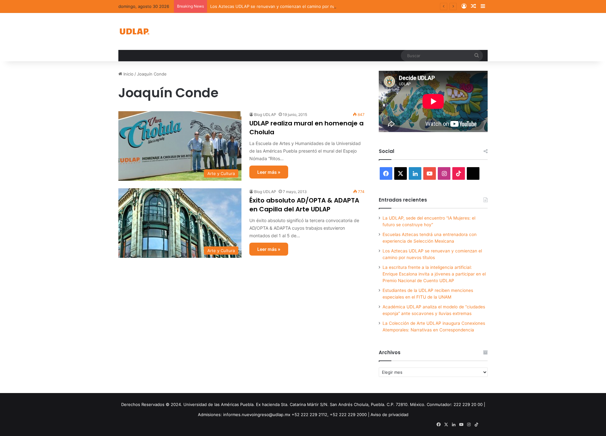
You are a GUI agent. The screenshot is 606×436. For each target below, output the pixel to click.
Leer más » (268, 172)
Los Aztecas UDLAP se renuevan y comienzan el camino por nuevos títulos (284, 6)
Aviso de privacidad (389, 414)
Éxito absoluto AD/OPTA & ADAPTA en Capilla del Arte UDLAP (304, 205)
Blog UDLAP (265, 114)
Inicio (128, 73)
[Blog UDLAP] (134, 31)
